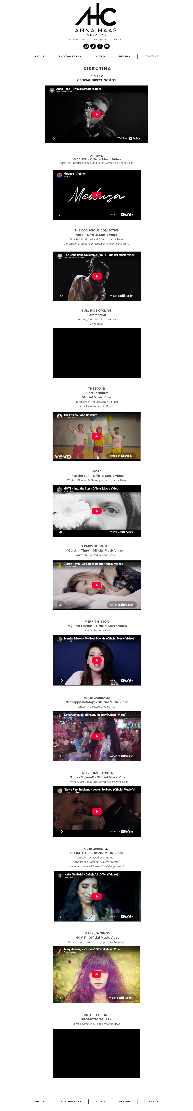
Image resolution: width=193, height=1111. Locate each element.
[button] (70, 56)
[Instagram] (86, 46)
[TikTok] (93, 46)
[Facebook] (100, 46)
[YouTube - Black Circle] (107, 46)
